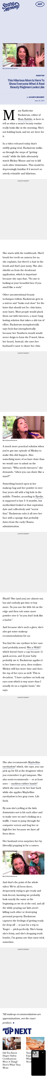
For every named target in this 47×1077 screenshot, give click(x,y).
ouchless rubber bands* (24, 783)
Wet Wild (33, 647)
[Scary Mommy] (11, 7)
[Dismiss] (43, 1052)
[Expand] (34, 1052)
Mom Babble (25, 119)
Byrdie (39, 496)
